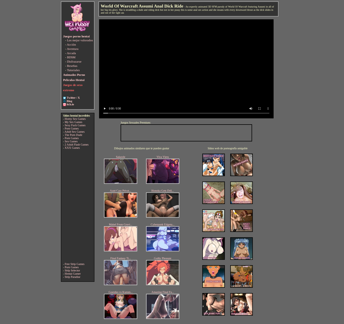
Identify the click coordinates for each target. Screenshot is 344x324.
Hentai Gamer (73, 273)
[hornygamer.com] (241, 258)
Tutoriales (73, 70)
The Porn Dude (73, 134)
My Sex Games (73, 122)
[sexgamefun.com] (213, 314)
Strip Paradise (72, 276)
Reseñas (72, 66)
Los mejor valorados (80, 40)
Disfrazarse (74, 61)
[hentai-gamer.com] (241, 286)
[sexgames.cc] (213, 230)
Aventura (72, 49)
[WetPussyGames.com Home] (77, 31)
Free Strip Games (74, 264)
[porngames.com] (213, 286)
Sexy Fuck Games (75, 125)
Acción (71, 44)
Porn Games (72, 128)
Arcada (71, 53)
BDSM (71, 57)
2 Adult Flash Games (77, 144)
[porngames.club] (241, 314)
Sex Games (71, 141)
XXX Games (72, 147)
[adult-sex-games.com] (241, 230)
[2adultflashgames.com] (213, 203)
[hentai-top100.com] (241, 203)
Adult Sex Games (74, 131)
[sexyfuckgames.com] (213, 175)
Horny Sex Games (75, 118)
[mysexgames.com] (241, 175)
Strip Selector (72, 270)
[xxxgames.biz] (213, 258)
